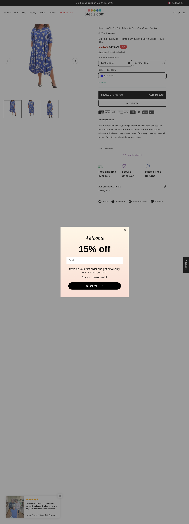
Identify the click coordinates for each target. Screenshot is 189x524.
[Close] (125, 230)
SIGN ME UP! (94, 286)
